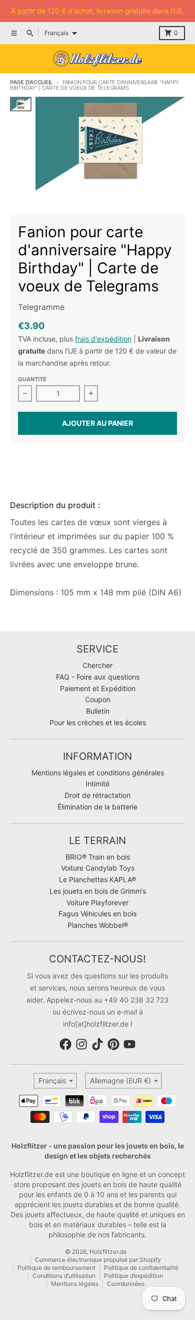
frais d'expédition (103, 339)
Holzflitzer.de (108, 1251)
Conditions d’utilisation (64, 1275)
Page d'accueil (31, 82)
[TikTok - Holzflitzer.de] (98, 1044)
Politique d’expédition (133, 1275)
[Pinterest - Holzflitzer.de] (114, 1044)
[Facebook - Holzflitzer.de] (66, 1044)
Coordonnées (125, 1283)
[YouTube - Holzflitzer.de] (130, 1044)
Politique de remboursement (57, 1267)
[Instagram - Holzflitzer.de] (82, 1044)
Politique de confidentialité (141, 1267)
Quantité (32, 379)
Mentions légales (74, 1283)
